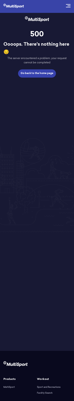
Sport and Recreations (49, 387)
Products (9, 379)
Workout (43, 379)
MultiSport (9, 387)
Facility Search (44, 392)
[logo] (13, 5)
